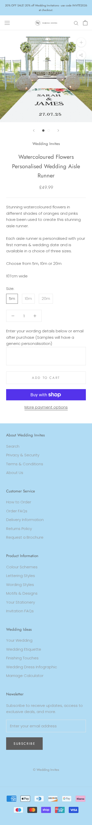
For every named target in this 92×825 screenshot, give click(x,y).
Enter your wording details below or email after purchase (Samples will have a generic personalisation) (45, 337)
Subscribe (24, 743)
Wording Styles (20, 584)
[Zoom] (81, 42)
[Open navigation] (7, 23)
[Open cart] (85, 22)
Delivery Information (25, 519)
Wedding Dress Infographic (31, 667)
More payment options (46, 407)
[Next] (58, 130)
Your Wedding (19, 640)
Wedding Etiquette (23, 649)
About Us (14, 472)
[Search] (76, 22)
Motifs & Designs (22, 593)
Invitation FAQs (20, 611)
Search (12, 446)
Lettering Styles (20, 575)
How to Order (18, 502)
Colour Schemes (22, 567)
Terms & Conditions (24, 464)
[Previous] (33, 130)
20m (46, 298)
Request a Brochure (24, 537)
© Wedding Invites (46, 769)
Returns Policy (19, 528)
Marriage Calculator (24, 675)
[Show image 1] (43, 130)
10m (28, 298)
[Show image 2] (49, 130)
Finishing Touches (22, 658)
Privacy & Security (22, 455)
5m (12, 298)
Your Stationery (20, 602)
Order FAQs (16, 511)
